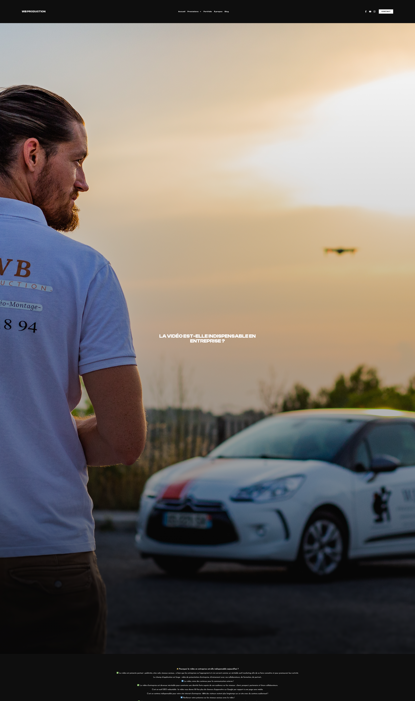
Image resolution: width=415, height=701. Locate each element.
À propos (218, 12)
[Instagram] (374, 11)
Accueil (181, 12)
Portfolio (208, 12)
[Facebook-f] (366, 11)
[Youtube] (370, 11)
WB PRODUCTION (33, 11)
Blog (227, 12)
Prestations (193, 12)
